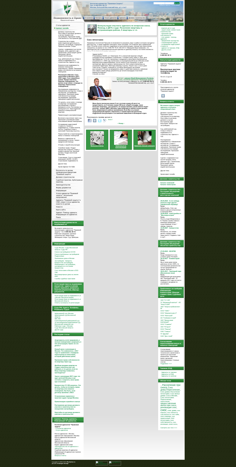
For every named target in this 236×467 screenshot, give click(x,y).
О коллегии (89, 18)
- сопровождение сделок (168, 42)
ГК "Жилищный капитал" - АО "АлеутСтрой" (170, 303)
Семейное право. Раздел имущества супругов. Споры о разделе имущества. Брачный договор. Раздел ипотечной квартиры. (68, 151)
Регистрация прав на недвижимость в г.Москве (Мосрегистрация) (68, 296)
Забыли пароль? (165, 5)
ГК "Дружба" (164, 334)
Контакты (98, 18)
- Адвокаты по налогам (168, 376)
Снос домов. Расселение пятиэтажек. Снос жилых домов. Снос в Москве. (170, 394)
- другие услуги (165, 50)
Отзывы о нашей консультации (69, 145)
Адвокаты (122, 18)
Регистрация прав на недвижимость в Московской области (68, 300)
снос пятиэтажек (167, 419)
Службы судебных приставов (65, 278)
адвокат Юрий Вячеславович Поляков (138, 78)
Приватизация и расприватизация (70, 115)
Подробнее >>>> (166, 363)
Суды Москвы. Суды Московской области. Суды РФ (66, 248)
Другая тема (62, 164)
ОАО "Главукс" (165, 331)
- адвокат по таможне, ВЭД (169, 48)
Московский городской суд (64, 324)
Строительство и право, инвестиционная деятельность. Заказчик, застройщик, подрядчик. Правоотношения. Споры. (70, 44)
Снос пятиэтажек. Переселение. (167, 398)
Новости (59, 207)
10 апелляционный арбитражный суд (67, 322)
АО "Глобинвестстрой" (168, 318)
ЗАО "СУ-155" (165, 300)
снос (163, 410)
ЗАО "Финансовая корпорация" (166, 321)
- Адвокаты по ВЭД (167, 374)
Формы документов (63, 188)
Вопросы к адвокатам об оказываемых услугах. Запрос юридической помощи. (68, 140)
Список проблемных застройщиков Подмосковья (67, 255)
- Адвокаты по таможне (168, 372)
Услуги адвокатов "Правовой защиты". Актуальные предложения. (67, 195)
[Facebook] (89, 120)
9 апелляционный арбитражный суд (67, 320)
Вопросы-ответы (60, 455)
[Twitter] (99, 120)
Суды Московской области (64, 328)
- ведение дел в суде (167, 28)
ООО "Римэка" (165, 329)
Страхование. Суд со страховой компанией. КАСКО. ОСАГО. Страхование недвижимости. (69, 159)
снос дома (172, 410)
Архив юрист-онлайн (167, 174)
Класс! (110, 119)
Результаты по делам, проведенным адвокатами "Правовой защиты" (66, 172)
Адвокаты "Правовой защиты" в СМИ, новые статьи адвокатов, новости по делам (68, 202)
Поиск (58, 217)
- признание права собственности (166, 34)
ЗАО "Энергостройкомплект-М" (170, 307)
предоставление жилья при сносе (168, 404)
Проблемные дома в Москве (64, 258)
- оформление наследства (169, 40)
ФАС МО (58, 319)
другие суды (59, 330)
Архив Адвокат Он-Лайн (66, 167)
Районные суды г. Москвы (64, 326)
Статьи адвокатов (63, 25)
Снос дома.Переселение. (170, 388)
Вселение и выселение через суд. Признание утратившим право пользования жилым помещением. (70, 119)
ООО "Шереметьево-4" (168, 313)
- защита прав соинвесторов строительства (170, 30)
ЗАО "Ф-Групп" (165, 327)
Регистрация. (175, 5)
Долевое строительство (137, 18)
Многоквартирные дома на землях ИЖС (67, 275)
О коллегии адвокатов (63, 428)
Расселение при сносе (170, 386)
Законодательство (63, 185)
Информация (61, 191)
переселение (164, 401)
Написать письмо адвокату (144, 146)
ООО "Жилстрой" (166, 315)
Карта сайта (61, 210)
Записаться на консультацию (120, 146)
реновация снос (168, 407)
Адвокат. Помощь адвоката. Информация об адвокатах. (66, 213)
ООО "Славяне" (166, 324)
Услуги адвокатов (110, 18)
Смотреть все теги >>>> (168, 428)
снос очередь (165, 416)
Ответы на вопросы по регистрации (67, 303)
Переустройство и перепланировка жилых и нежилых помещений (70, 134)
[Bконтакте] (94, 120)
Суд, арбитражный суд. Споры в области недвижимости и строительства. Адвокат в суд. (69, 60)
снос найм (175, 414)
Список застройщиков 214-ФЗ (65, 252)
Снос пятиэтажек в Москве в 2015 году (66, 271)
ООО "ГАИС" (164, 311)
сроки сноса (173, 424)
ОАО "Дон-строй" (166, 336)
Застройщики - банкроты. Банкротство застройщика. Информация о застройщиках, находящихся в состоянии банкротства (65, 264)
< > (120, 123)
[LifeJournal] (105, 120)
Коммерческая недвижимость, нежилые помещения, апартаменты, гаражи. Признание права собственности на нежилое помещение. (69, 68)
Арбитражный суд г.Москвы (64, 313)
